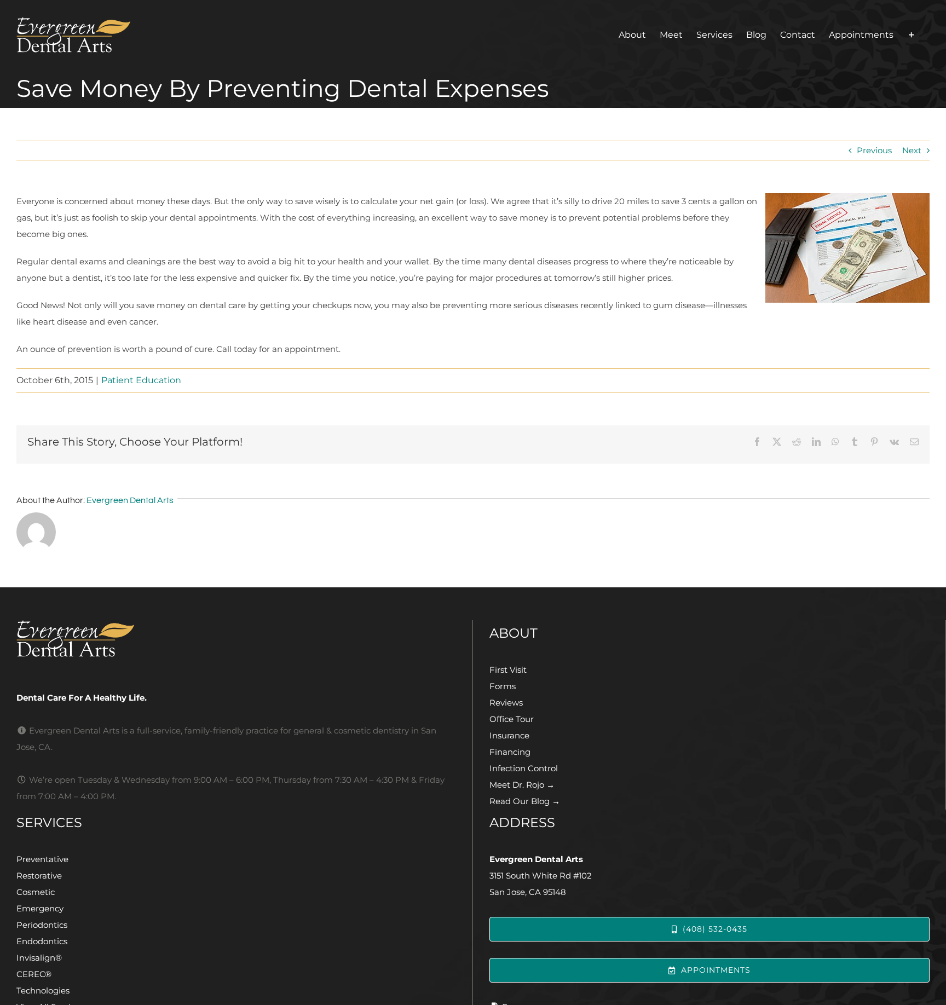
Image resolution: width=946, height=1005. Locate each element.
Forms (502, 686)
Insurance (509, 735)
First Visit (508, 670)
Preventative (42, 859)
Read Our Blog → (524, 801)
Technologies (43, 990)
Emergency (40, 908)
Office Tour (511, 719)
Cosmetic (35, 892)
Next (911, 150)
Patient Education (141, 380)
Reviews (506, 702)
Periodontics (41, 925)
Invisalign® (39, 957)
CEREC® (33, 974)
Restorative (39, 875)
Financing (509, 752)
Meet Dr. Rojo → (522, 784)
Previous (874, 150)
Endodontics (41, 941)
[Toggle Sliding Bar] (911, 35)
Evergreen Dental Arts (130, 500)
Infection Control (523, 768)
